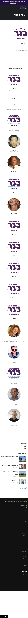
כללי (25, 448)
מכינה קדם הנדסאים (23, 563)
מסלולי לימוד (25, 574)
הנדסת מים (25, 560)
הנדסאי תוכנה (24, 553)
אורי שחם (14, 129)
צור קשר (25, 523)
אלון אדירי (14, 98)
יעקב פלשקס (14, 171)
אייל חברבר (14, 276)
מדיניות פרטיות (24, 588)
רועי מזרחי (14, 150)
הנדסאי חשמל (24, 551)
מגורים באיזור (24, 535)
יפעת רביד (14, 108)
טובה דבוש (14, 318)
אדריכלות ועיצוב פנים (23, 549)
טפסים (26, 537)
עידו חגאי (14, 424)
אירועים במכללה (24, 533)
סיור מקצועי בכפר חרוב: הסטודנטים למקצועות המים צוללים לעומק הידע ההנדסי (10, 473)
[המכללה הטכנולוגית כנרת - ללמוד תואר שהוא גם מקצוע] (23, 8)
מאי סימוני (14, 297)
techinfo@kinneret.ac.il (20, 507)
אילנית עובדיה (14, 213)
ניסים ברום (14, 403)
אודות (26, 521)
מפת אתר (15, 588)
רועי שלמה (14, 88)
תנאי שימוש (20, 588)
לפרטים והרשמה (13, 3)
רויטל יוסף (14, 339)
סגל (26, 576)
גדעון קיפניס (14, 360)
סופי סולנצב (14, 382)
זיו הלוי (14, 192)
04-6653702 (22, 505)
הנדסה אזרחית (24, 556)
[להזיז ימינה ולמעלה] (1, 616)
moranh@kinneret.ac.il (21, 50)
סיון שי (14, 255)
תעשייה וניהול (24, 565)
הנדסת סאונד (24, 558)
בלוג (25, 446)
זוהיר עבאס (14, 234)
